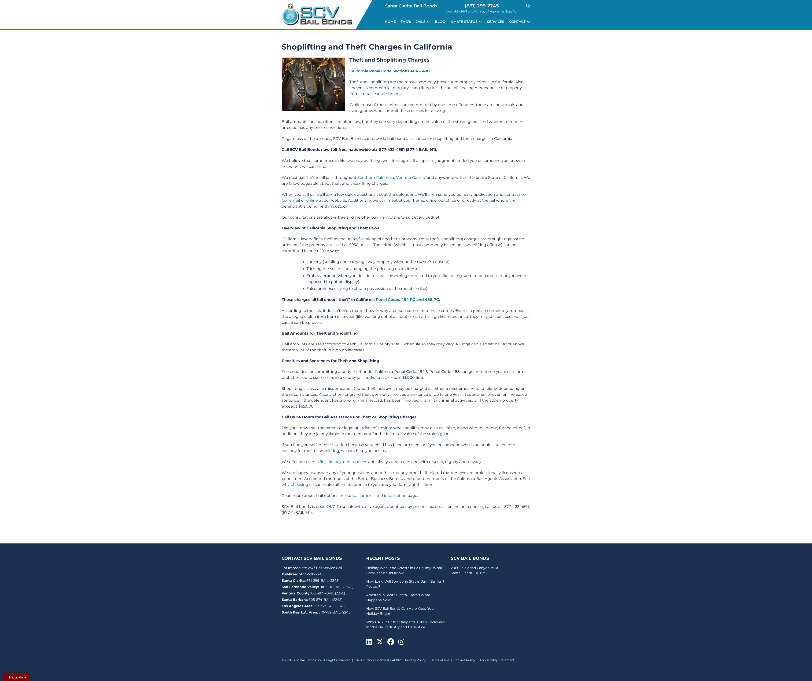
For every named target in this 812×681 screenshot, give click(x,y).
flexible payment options (343, 461)
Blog (440, 22)
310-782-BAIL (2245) (335, 612)
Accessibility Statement (496, 660)
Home (390, 22)
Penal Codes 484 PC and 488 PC (407, 299)
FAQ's (406, 22)
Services (495, 22)
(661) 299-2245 (482, 6)
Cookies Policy (464, 660)
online (312, 200)
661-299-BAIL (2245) (322, 581)
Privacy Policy (415, 660)
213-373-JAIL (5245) (330, 606)
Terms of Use (439, 660)
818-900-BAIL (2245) (336, 587)
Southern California (375, 177)
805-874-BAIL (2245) (328, 593)
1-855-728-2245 (311, 574)
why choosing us (298, 484)
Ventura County (411, 177)
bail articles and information (379, 495)
